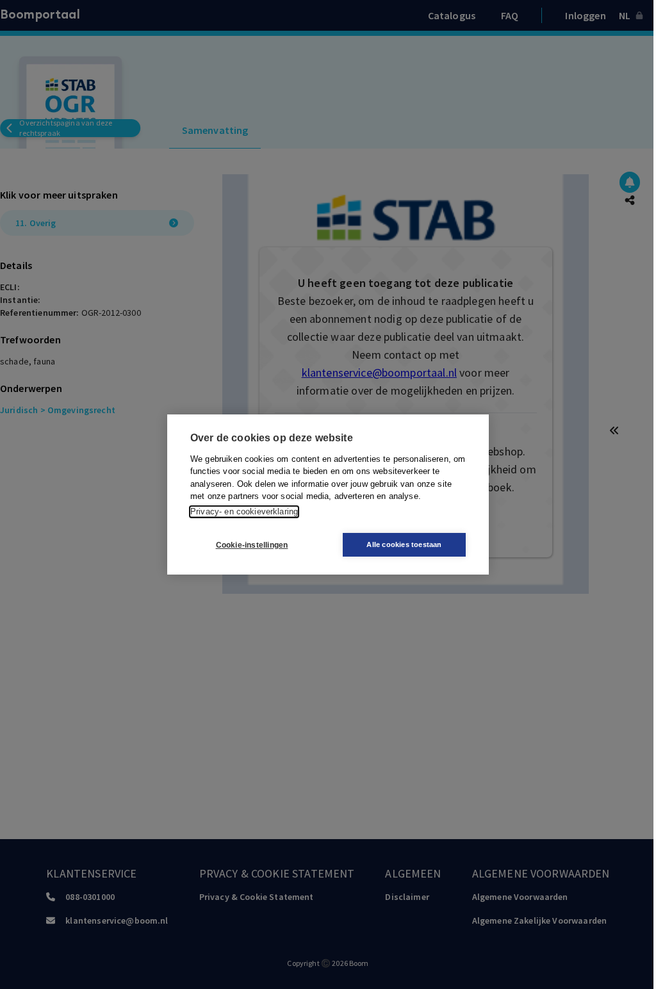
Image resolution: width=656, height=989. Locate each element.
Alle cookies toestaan (403, 544)
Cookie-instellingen (252, 545)
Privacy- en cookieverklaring (244, 511)
